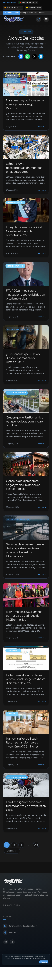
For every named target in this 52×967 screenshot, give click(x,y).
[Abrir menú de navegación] (46, 19)
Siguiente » (12, 850)
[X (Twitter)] (12, 941)
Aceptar (44, 962)
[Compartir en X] (34, 56)
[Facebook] (5, 941)
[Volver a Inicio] (13, 19)
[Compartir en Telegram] (40, 56)
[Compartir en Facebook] (20, 56)
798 (36, 844)
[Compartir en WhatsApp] (27, 56)
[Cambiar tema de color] (38, 19)
